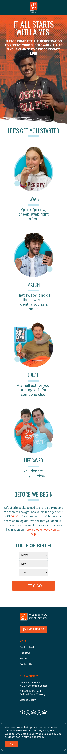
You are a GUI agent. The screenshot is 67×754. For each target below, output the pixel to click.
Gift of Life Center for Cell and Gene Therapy (33, 693)
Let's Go (33, 586)
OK (11, 744)
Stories (24, 658)
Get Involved (27, 647)
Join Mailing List (33, 629)
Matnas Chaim (28, 699)
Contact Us (26, 664)
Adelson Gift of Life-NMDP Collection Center (33, 684)
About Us (25, 652)
